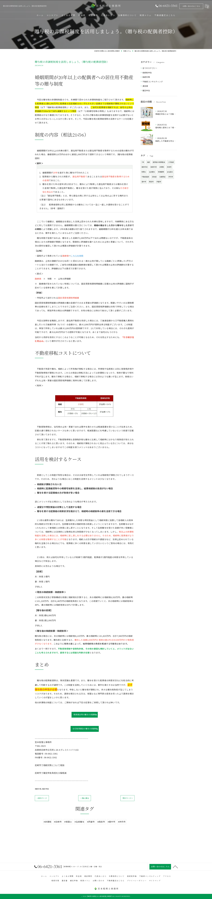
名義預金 (162, 177)
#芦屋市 (91, 821)
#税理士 (68, 821)
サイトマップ (155, 881)
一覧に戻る (84, 798)
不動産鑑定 (145, 177)
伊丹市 (170, 177)
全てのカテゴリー (149, 68)
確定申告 (45, 789)
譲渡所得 (154, 167)
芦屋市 (159, 182)
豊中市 (144, 182)
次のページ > (127, 798)
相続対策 (38, 789)
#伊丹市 (122, 821)
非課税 (161, 167)
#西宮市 (101, 821)
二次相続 (171, 162)
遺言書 (145, 86)
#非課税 (47, 821)
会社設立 (170, 172)
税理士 (144, 172)
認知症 (154, 177)
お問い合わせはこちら (191, 6)
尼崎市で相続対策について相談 (49, 765)
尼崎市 (169, 167)
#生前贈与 (79, 821)
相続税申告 (147, 72)
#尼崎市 (58, 821)
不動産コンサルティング (152, 81)
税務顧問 (161, 172)
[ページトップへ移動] (175, 866)
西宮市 (151, 182)
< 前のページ (42, 798)
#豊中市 (111, 821)
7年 (143, 162)
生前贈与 (152, 172)
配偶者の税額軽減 (159, 162)
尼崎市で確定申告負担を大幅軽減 (50, 772)
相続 (148, 162)
